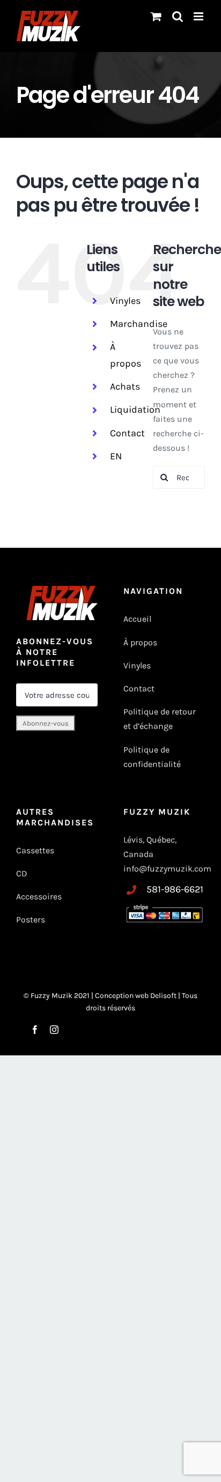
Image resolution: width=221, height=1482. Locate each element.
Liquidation (135, 409)
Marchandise (138, 324)
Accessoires (40, 896)
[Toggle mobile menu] (199, 16)
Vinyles (125, 301)
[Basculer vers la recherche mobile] (177, 16)
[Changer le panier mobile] (156, 16)
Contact (127, 433)
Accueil (137, 619)
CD (21, 873)
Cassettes (35, 850)
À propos (140, 642)
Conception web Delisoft (136, 995)
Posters (30, 919)
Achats (125, 386)
